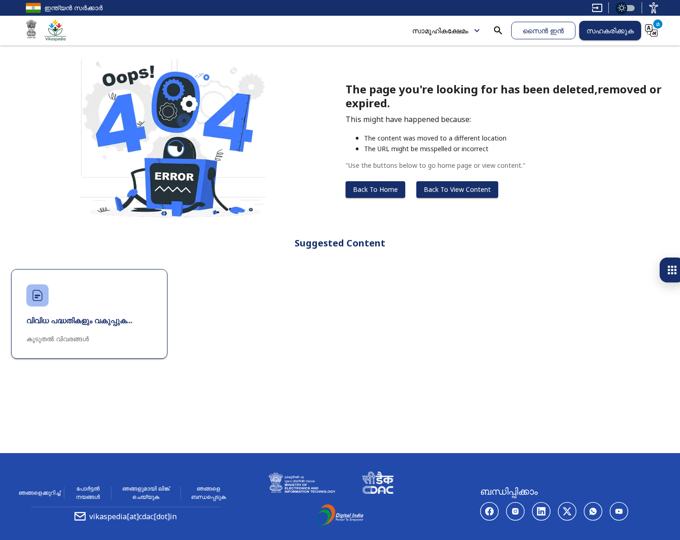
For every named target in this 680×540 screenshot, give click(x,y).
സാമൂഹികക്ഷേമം (440, 30)
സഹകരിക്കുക (610, 30)
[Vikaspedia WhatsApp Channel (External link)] (593, 511)
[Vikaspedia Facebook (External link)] (489, 511)
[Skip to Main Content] (597, 7)
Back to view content (457, 189)
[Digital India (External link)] (340, 516)
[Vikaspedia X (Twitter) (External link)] (567, 511)
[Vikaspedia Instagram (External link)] (515, 511)
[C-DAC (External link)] (378, 484)
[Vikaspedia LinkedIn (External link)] (541, 511)
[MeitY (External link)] (31, 30)
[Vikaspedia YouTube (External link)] (619, 511)
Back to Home (375, 189)
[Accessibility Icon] (653, 8)
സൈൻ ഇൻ (543, 30)
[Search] (498, 30)
